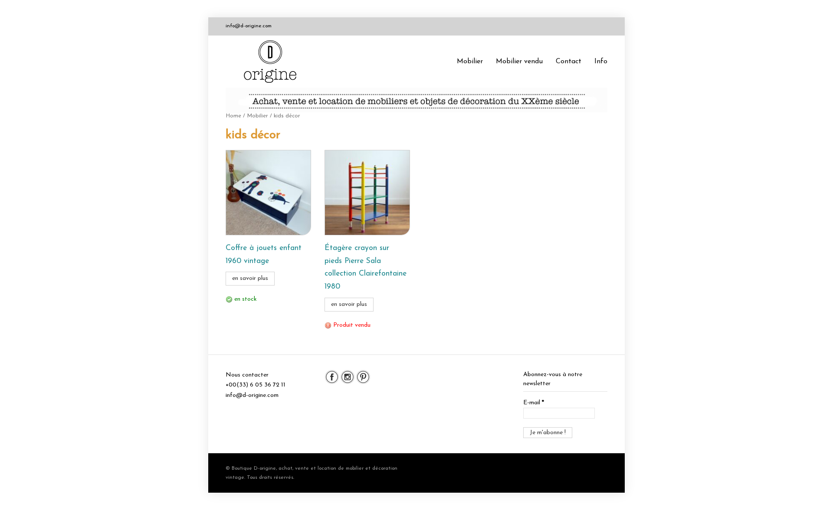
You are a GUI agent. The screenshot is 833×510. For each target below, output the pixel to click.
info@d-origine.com (249, 26)
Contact (568, 61)
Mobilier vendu (519, 61)
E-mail (533, 403)
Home (233, 116)
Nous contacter (247, 375)
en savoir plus (250, 278)
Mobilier (470, 61)
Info (600, 61)
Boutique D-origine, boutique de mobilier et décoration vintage (273, 62)
